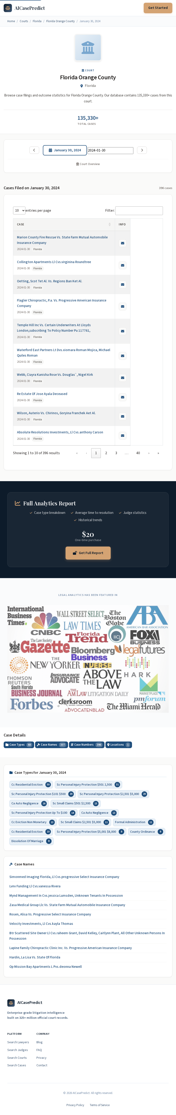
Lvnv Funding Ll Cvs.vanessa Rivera (34, 886)
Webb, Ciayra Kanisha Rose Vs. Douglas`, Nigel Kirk (55, 374)
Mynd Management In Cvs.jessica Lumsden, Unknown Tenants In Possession (66, 895)
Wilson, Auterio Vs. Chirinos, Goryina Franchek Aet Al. (56, 413)
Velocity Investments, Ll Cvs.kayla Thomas (41, 923)
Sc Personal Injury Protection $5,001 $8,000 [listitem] (89, 832)
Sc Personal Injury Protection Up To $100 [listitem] (42, 813)
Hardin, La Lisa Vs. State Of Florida (34, 957)
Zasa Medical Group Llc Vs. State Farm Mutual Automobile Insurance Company (67, 905)
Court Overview (89, 164)
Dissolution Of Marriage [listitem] (30, 841)
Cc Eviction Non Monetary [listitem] (32, 822)
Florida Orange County (60, 21)
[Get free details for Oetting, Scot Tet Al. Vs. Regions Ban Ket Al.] (122, 284)
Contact (41, 1065)
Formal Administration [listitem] (133, 822)
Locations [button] (119, 745)
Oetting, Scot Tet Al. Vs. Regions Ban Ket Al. (49, 281)
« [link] (77, 453)
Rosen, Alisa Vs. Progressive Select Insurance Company (50, 914)
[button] (109, 224)
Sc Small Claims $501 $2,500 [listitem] (75, 803)
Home (11, 21)
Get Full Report (91, 552)
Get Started (158, 7)
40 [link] (138, 453)
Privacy (41, 1058)
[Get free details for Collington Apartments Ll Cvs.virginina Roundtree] (122, 265)
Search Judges (17, 1050)
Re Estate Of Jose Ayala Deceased (42, 394)
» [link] (158, 453)
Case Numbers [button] (87, 745)
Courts (24, 21)
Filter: (110, 210)
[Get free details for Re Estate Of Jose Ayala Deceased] (122, 397)
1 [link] (96, 453)
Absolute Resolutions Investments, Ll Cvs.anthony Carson (60, 432)
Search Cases (16, 1065)
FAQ (39, 1050)
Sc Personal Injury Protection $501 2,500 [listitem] (88, 784)
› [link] (148, 453)
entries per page (38, 210)
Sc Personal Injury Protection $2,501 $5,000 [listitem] (113, 794)
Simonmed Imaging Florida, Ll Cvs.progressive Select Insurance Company (64, 877)
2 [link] (106, 453)
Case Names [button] (53, 745)
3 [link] (116, 453)
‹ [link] (86, 453)
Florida (37, 21)
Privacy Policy (75, 1105)
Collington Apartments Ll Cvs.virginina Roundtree (54, 262)
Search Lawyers (18, 1042)
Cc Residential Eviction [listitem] (30, 784)
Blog (39, 1042)
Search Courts (17, 1058)
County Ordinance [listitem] (145, 832)
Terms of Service (100, 1105)
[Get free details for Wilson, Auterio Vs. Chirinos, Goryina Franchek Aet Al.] (122, 416)
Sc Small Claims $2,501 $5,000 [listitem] (84, 822)
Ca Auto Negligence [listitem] (28, 803)
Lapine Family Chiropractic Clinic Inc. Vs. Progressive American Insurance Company (70, 948)
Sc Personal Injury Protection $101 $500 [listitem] (41, 794)
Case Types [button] (20, 745)
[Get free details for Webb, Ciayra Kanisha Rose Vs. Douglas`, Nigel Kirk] (122, 378)
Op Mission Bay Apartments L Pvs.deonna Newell (45, 966)
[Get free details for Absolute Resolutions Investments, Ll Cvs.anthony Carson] (122, 436)
